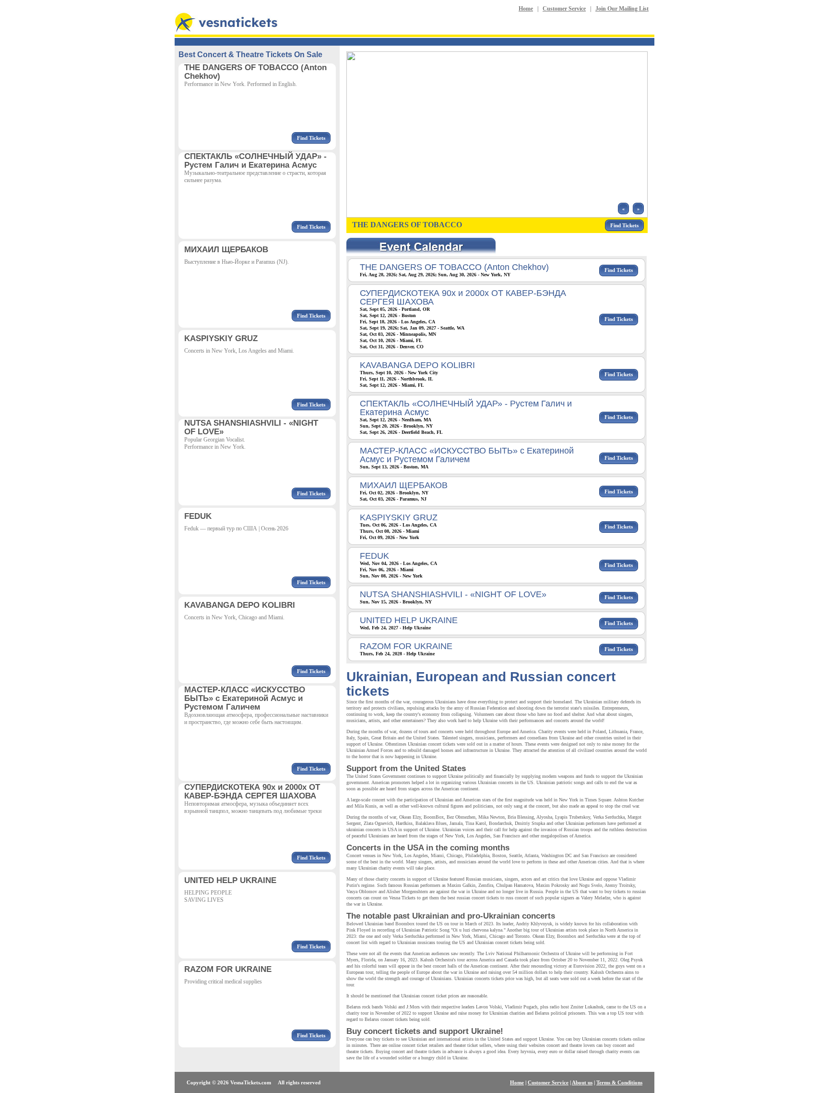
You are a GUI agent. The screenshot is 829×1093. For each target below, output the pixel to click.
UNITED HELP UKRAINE (409, 620)
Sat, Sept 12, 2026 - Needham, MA (395, 419)
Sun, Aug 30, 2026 (457, 274)
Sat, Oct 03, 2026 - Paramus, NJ (393, 499)
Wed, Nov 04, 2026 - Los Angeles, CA (398, 563)
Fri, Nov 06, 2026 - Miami (387, 569)
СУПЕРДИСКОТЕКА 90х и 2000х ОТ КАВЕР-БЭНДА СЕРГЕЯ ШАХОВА (463, 297)
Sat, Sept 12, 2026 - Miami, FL (392, 385)
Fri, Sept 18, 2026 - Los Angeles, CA (397, 321)
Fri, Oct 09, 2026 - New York (389, 537)
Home (526, 8)
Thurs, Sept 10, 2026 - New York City (399, 372)
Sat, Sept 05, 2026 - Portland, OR (395, 309)
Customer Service (564, 8)
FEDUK (374, 556)
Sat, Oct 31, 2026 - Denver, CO (392, 346)
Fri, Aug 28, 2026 (378, 274)
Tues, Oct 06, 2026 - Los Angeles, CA (398, 525)
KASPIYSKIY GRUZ (399, 517)
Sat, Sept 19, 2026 (378, 328)
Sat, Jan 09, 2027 (418, 328)
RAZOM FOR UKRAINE (406, 646)
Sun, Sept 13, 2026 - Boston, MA (394, 466)
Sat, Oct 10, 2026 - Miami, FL (391, 340)
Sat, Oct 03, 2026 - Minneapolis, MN (398, 334)
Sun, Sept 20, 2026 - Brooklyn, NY (396, 426)
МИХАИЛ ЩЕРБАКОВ (404, 485)
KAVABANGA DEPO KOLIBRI (417, 365)
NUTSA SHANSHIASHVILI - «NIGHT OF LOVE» (453, 594)
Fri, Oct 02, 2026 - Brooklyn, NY (394, 492)
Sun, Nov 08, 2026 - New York (391, 575)
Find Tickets (311, 138)
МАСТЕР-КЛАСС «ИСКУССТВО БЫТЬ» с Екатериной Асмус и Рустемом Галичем (467, 455)
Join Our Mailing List (622, 8)
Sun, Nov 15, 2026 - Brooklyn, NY (396, 601)
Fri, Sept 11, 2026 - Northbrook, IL (396, 378)
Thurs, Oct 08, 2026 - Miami (389, 531)
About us (582, 1082)
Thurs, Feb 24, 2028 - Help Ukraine (397, 653)
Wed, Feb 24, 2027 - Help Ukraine (395, 627)
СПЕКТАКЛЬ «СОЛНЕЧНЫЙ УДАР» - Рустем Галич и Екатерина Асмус (466, 408)
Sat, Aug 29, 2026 (417, 274)
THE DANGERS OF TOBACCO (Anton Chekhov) (454, 267)
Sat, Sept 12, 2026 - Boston (388, 315)
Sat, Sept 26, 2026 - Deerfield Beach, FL (401, 432)
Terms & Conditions (619, 1082)
